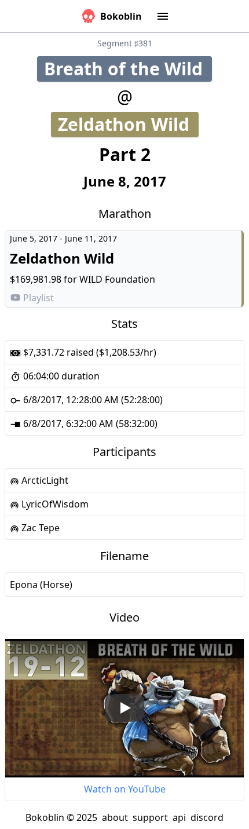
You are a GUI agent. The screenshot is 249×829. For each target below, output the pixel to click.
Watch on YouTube (125, 789)
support (150, 817)
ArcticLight (43, 480)
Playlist (38, 297)
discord (207, 817)
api (179, 817)
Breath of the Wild (128, 69)
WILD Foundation (117, 279)
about (115, 817)
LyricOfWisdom (54, 504)
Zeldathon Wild (128, 124)
